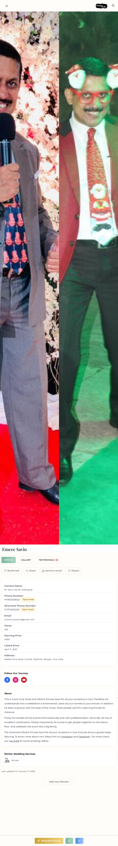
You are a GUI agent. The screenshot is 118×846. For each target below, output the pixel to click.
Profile (8, 560)
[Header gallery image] (29, 278)
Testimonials (48, 560)
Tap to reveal (28, 599)
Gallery (26, 560)
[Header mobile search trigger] (113, 5)
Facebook (84, 736)
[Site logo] (102, 6)
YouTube (14, 741)
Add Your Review (59, 781)
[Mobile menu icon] (5, 6)
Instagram (67, 736)
